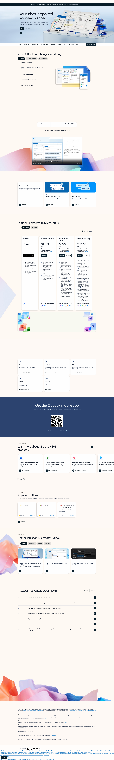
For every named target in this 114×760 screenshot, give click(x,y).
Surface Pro (2, 750)
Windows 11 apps (62, 750)
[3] (18, 720)
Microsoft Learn (68, 753)
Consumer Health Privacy (5, 759)
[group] (30, 194)
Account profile (68, 750)
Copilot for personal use (43, 750)
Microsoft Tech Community (89, 753)
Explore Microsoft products (53, 750)
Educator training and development (66, 752)
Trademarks (37, 759)
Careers (4, 755)
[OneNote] (60, 308)
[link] (19, 45)
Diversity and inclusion (34, 755)
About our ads (51, 759)
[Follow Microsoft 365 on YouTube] (34, 749)
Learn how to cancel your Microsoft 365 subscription (33, 710)
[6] (18, 733)
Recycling (46, 759)
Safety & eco (42, 759)
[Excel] (65, 306)
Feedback (4, 757)
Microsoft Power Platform (28, 753)
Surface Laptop (7, 750)
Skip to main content (4, 0)
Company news (15, 755)
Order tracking (94, 750)
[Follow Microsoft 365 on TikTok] (40, 749)
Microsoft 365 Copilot (44, 753)
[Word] (62, 306)
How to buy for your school (54, 752)
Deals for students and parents (79, 752)
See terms (50, 251)
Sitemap (11, 759)
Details (65, 722)
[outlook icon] (24, 304)
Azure (55, 753)
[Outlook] (42, 306)
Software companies (107, 753)
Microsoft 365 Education (44, 752)
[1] (18, 707)
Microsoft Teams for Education (33, 752)
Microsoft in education (14, 752)
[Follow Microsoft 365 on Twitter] (31, 749)
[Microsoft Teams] (67, 308)
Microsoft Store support (83, 750)
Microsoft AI (2, 753)
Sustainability (46, 755)
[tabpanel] (57, 80)
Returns (89, 750)
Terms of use (32, 759)
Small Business (51, 753)
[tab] (21, 58)
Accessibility (41, 755)
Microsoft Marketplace (98, 753)
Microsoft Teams (36, 753)
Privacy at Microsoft (22, 755)
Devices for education (23, 752)
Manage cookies (26, 759)
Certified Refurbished (101, 750)
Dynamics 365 (15, 753)
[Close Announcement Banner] (94, 4)
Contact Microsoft (16, 759)
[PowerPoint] (67, 306)
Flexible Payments (6, 752)
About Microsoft (9, 755)
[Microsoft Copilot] (60, 306)
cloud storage (29, 269)
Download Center (75, 750)
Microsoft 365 (20, 753)
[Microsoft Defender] (65, 308)
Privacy (21, 759)
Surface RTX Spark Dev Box (24, 750)
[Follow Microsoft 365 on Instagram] (37, 749)
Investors (28, 755)
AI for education (88, 752)
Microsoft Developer (61, 753)
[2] (18, 714)
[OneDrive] (45, 306)
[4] (18, 724)
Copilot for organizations (34, 750)
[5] (18, 729)
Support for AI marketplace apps (77, 753)
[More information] (66, 278)
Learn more (47, 718)
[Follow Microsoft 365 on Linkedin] (28, 749)
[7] (18, 737)
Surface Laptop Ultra (14, 750)
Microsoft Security (8, 753)
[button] (22, 205)
